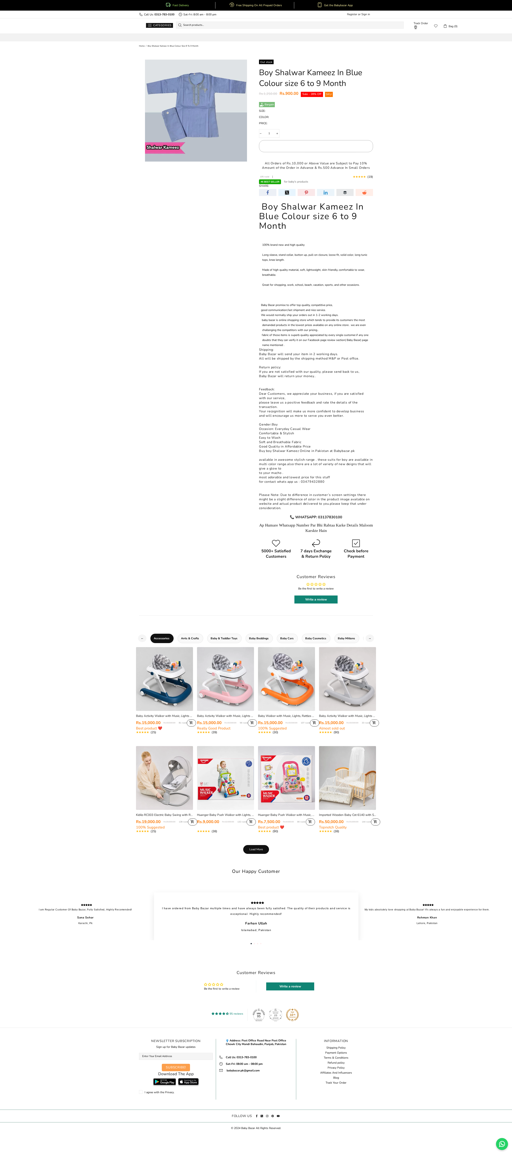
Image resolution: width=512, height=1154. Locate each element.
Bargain (269, 104)
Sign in (365, 14)
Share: (264, 186)
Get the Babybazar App (338, 5)
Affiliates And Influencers (336, 1073)
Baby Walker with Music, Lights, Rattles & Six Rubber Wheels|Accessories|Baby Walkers (286, 716)
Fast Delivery (181, 5)
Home (142, 46)
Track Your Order (336, 1083)
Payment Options (336, 1053)
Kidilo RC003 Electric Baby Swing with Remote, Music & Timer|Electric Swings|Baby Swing (164, 815)
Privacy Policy (336, 1068)
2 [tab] (254, 943)
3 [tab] (257, 943)
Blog (336, 1078)
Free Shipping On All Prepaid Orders (259, 5)
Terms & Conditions (336, 1058)
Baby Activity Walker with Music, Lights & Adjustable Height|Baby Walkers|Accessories (347, 716)
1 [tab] (251, 943)
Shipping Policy (336, 1048)
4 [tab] (260, 943)
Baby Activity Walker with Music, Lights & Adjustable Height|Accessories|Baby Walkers (164, 716)
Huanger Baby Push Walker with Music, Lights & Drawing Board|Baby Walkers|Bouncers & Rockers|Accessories (286, 815)
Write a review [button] (316, 599)
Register (352, 14)
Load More (256, 849)
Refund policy (336, 1063)
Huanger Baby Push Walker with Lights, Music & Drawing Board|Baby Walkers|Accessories (225, 815)
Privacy (169, 1092)
